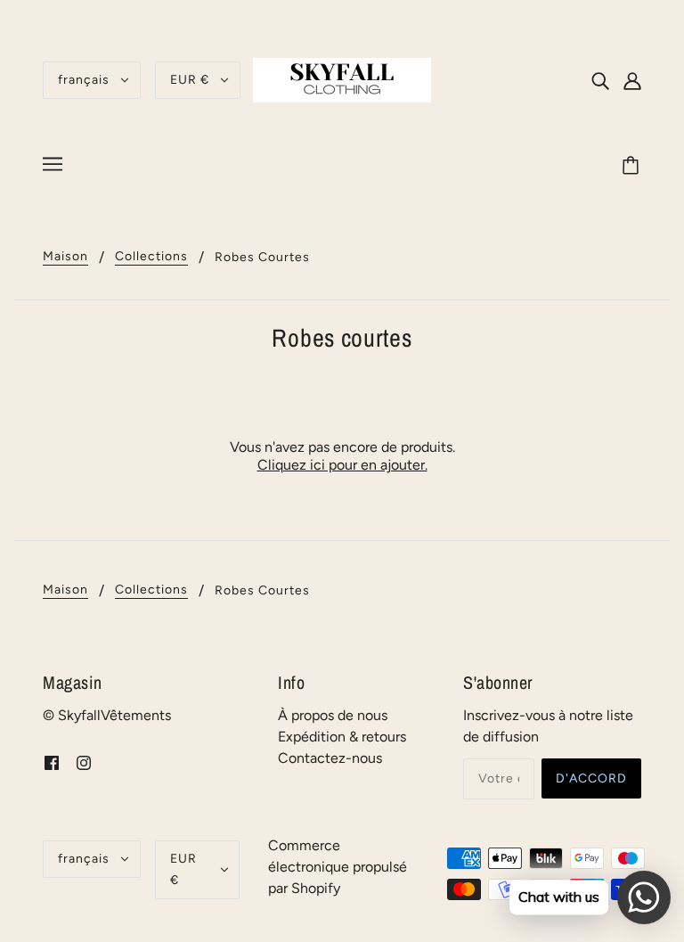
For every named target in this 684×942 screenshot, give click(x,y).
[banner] (342, 78)
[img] (600, 80)
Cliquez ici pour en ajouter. (342, 464)
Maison (65, 257)
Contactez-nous (330, 758)
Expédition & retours (342, 736)
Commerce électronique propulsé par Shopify (337, 867)
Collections (151, 257)
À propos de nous (332, 715)
